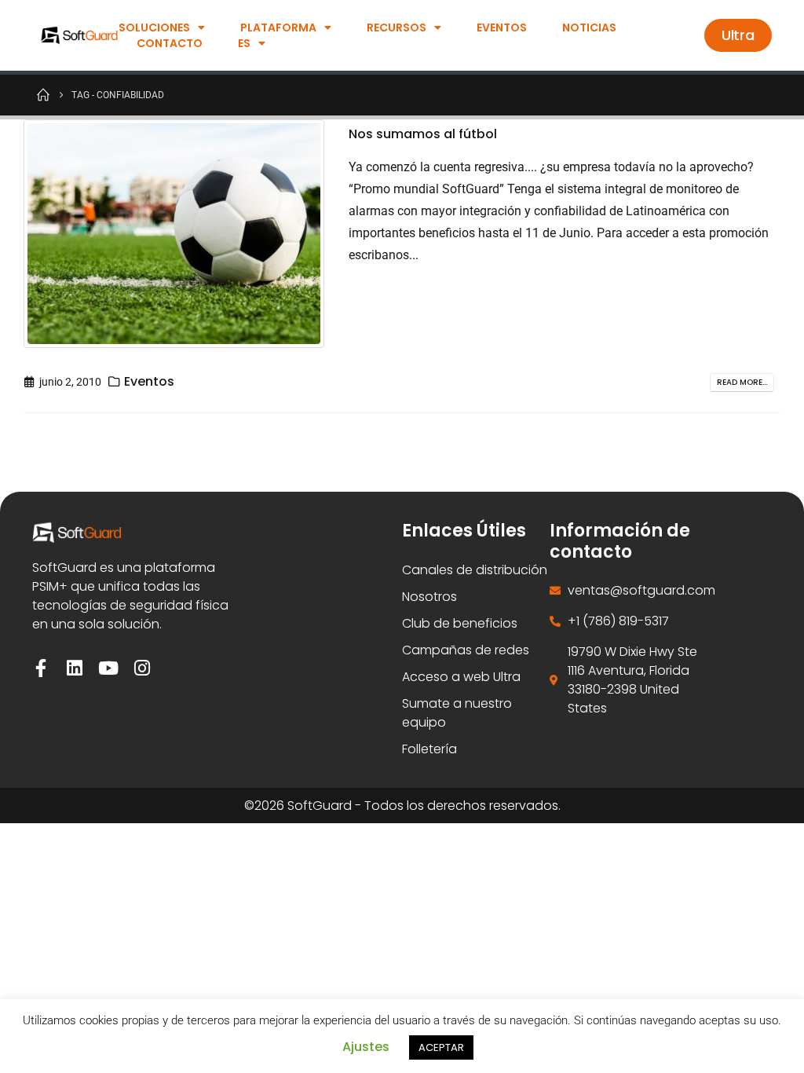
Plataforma (278, 27)
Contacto (170, 43)
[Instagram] (142, 668)
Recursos (396, 27)
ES (244, 43)
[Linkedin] (75, 668)
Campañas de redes (465, 650)
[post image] (174, 233)
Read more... (742, 382)
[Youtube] (109, 668)
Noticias (589, 27)
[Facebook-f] (41, 668)
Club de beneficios (459, 623)
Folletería (429, 749)
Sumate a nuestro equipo (457, 712)
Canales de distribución (474, 570)
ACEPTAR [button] (441, 1047)
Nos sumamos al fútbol (423, 134)
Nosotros (429, 597)
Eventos (502, 27)
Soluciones (154, 27)
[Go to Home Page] (43, 94)
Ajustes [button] (365, 1047)
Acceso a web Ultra (461, 677)
